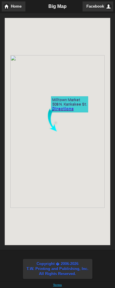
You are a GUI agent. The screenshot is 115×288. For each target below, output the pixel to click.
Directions (63, 108)
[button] (58, 269)
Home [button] (16, 6)
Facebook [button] (95, 6)
